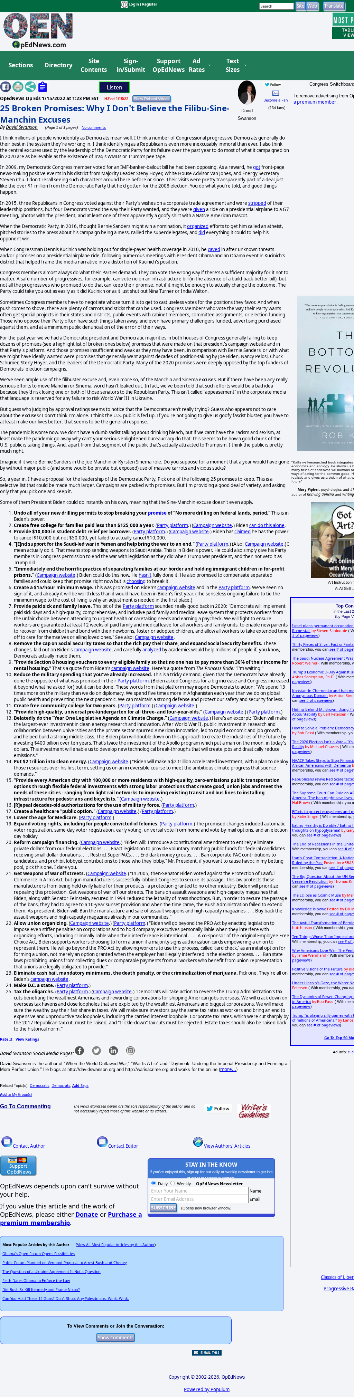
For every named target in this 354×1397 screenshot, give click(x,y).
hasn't (145, 575)
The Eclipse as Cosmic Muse (316, 895)
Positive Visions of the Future (317, 969)
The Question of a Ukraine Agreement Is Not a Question (51, 1271)
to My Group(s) (16, 1094)
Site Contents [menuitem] (94, 65)
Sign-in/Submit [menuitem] (130, 65)
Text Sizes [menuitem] (233, 65)
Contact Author (29, 1146)
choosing (136, 581)
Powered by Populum (207, 1389)
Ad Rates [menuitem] (197, 65)
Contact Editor (123, 1146)
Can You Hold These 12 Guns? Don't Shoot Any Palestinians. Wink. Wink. (65, 1298)
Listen (114, 87)
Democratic (39, 1085)
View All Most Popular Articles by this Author (116, 1244)
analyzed (151, 650)
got (256, 167)
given (199, 209)
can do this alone (267, 525)
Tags (80, 1085)
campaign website (176, 587)
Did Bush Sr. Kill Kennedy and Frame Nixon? (41, 1289)
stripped (257, 203)
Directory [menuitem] (58, 65)
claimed (242, 531)
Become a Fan (275, 100)
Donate (86, 1214)
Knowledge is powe (309, 909)
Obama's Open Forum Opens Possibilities (38, 1253)
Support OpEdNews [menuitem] (165, 65)
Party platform (172, 525)
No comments (94, 127)
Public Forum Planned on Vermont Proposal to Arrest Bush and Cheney (64, 1262)
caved (214, 249)
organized (197, 226)
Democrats (61, 1085)
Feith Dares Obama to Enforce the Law (36, 1280)
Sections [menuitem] (21, 65)
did (201, 232)
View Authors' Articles (227, 1146)
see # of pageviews (316, 700)
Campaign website (212, 525)
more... (228, 1069)
